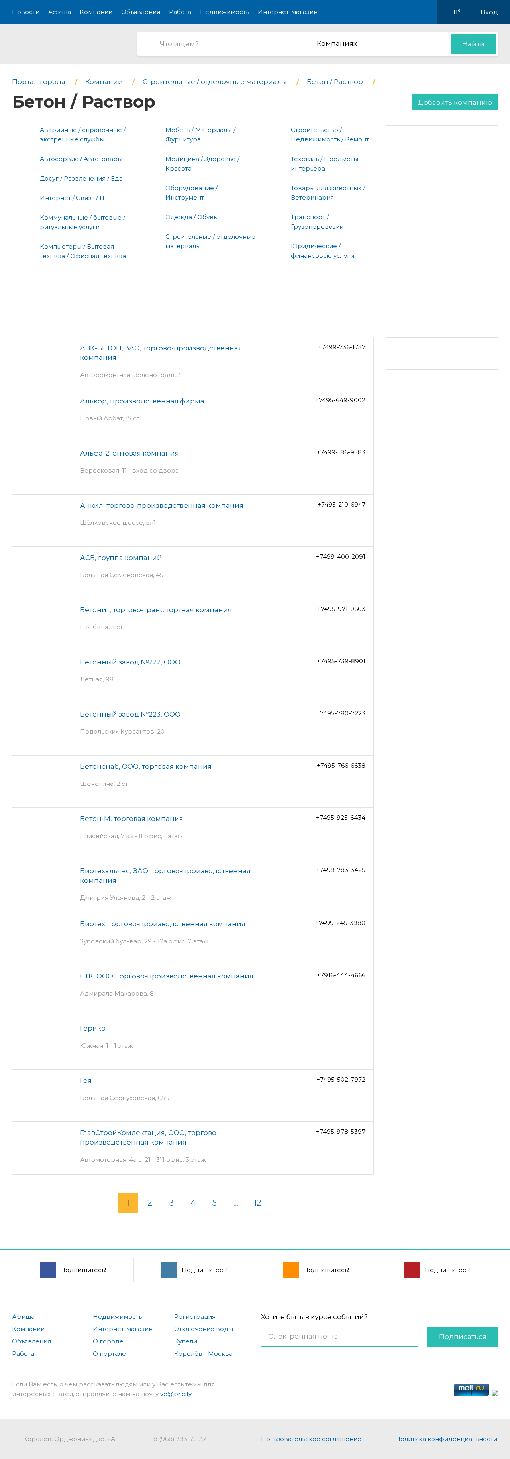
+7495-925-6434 (340, 817)
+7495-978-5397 (340, 1131)
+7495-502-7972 (340, 1079)
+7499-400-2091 (340, 556)
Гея (86, 1080)
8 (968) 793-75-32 (179, 1439)
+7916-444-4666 (341, 975)
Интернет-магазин (288, 12)
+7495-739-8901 (341, 661)
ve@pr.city (176, 1394)
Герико (93, 1028)
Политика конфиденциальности (446, 1439)
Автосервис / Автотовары (81, 159)
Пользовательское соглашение (311, 1439)
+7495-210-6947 (341, 504)
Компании (96, 12)
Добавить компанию (455, 102)
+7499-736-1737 (341, 347)
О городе (108, 1341)
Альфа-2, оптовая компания (129, 453)
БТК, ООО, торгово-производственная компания (166, 976)
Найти (473, 44)
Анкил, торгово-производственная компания (161, 505)
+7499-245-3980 (340, 923)
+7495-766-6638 (341, 765)
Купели (185, 1341)
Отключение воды (203, 1329)
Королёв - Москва (203, 1353)
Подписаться (462, 1337)
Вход (489, 12)
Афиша (59, 12)
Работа (180, 12)
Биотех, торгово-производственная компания (162, 924)
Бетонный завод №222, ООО (130, 662)
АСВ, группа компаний (121, 558)
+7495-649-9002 (340, 400)
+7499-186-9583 (341, 452)
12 (257, 1203)
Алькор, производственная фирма (142, 401)
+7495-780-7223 (340, 713)
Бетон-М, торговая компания (131, 819)
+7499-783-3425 (340, 870)
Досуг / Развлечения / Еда (81, 178)
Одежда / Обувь (191, 217)
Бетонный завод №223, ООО (130, 714)
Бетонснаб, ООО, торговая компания (146, 766)
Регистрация (195, 1316)
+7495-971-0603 (341, 609)
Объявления (140, 12)
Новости (25, 12)
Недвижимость (224, 12)
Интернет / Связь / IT (72, 198)
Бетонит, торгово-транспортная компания (156, 610)
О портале (109, 1353)
